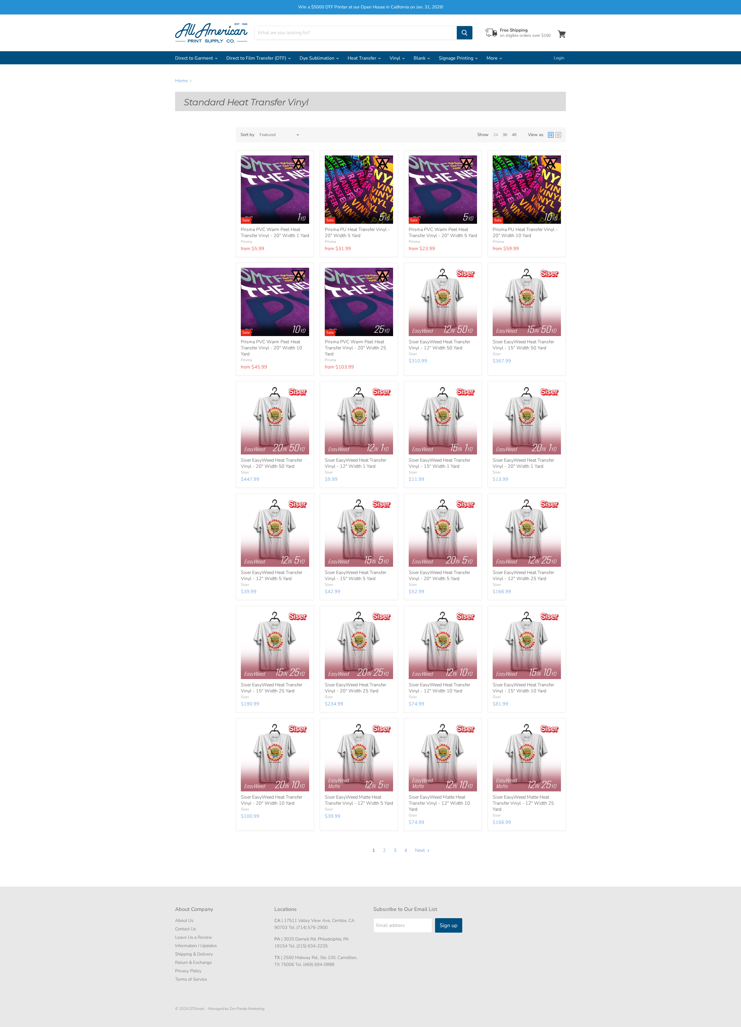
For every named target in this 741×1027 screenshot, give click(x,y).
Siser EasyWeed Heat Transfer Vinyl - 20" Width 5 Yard (439, 575)
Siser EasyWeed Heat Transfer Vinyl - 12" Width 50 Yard (439, 345)
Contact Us (185, 929)
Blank (420, 58)
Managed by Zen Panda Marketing (236, 1008)
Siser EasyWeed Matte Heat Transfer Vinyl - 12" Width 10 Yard (439, 803)
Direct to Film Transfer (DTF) (256, 58)
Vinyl (395, 58)
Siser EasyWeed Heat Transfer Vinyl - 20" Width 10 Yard (271, 800)
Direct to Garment (194, 58)
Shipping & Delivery (194, 954)
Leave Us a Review (193, 937)
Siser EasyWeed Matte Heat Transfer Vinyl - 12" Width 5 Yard (359, 800)
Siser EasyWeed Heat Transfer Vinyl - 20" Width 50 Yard (271, 463)
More (493, 58)
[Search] (464, 32)
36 (504, 134)
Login (559, 58)
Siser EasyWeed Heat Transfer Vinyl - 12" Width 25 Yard (523, 575)
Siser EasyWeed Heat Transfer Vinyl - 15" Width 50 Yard (523, 345)
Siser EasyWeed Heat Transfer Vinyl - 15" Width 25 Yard (271, 688)
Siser (413, 354)
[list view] (558, 135)
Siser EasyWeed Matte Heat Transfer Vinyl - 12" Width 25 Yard (523, 803)
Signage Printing (456, 58)
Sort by (247, 134)
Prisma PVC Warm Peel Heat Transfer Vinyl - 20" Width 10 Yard (271, 348)
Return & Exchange (193, 962)
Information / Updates (196, 946)
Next (420, 850)
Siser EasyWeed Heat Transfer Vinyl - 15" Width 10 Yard (523, 688)
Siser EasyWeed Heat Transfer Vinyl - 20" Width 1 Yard (523, 463)
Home (181, 80)
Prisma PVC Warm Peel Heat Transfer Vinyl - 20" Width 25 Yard (355, 348)
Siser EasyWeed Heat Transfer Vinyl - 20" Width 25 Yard (355, 688)
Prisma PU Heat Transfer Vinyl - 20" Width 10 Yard (525, 232)
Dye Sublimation (317, 58)
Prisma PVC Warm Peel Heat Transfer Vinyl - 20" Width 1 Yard (275, 232)
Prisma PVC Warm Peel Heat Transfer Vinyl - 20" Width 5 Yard (443, 232)
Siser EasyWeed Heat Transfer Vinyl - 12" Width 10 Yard (439, 688)
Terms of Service (191, 979)
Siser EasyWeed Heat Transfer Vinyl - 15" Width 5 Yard (355, 575)
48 (514, 134)
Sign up (449, 925)
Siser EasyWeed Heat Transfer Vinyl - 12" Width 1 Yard (355, 463)
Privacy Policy (188, 971)
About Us (184, 920)
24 (495, 134)
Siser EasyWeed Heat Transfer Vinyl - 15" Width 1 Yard (439, 463)
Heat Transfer (362, 58)
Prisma (246, 241)
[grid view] (551, 135)
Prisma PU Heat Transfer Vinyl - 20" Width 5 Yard (357, 232)
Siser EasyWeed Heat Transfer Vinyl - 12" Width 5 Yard (271, 575)
